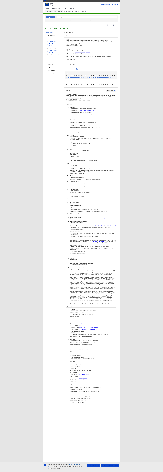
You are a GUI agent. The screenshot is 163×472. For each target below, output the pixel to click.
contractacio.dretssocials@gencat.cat (82, 52)
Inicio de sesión (106, 4)
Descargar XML (52, 41)
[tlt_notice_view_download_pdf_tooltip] (66, 77)
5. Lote (48, 67)
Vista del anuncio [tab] (49, 32)
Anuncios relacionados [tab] (50, 35)
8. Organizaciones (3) (51, 70)
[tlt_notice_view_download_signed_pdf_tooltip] (77, 69)
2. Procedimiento (50, 64)
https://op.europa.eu (83, 378)
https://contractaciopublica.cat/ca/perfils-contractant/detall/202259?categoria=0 (99, 225)
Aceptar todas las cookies (93, 465)
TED (46, 24)
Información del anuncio (52, 73)
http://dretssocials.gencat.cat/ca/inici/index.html (89, 327)
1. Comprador (50, 61)
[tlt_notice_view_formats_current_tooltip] (114, 90)
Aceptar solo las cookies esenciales (110, 465)
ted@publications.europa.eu (84, 374)
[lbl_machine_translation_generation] (80, 82)
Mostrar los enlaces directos (53, 44)
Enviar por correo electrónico (53, 51)
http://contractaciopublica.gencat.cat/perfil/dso (96, 218)
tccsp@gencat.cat (82, 353)
